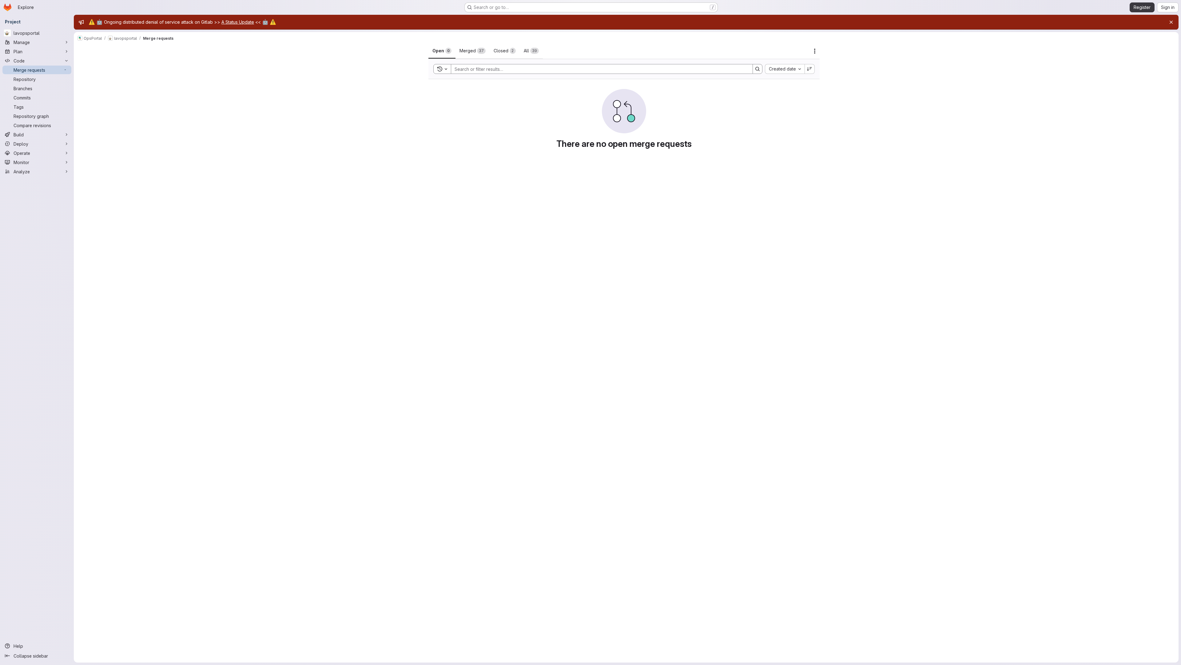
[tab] (441, 50)
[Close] (1171, 22)
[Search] (757, 69)
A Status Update (237, 22)
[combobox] (785, 69)
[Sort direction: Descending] (810, 69)
